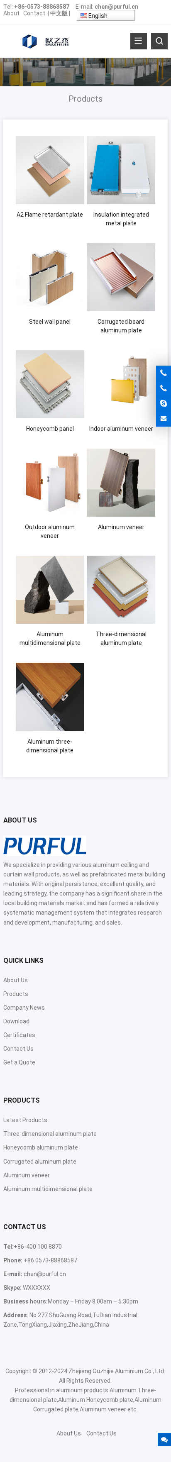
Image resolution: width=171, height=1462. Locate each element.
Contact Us (18, 1048)
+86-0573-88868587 (41, 6)
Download (16, 1021)
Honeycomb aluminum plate (40, 1147)
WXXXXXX (36, 1287)
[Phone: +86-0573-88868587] (163, 388)
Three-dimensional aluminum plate (50, 1133)
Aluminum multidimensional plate (48, 1189)
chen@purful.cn (116, 6)
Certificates (19, 1035)
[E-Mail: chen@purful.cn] (163, 419)
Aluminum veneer (26, 1175)
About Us (15, 980)
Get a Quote (19, 1062)
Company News (24, 1007)
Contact (34, 13)
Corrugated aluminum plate (39, 1161)
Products (15, 994)
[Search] (159, 41)
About (11, 13)
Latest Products (25, 1120)
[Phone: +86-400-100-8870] (163, 373)
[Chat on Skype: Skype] (163, 403)
